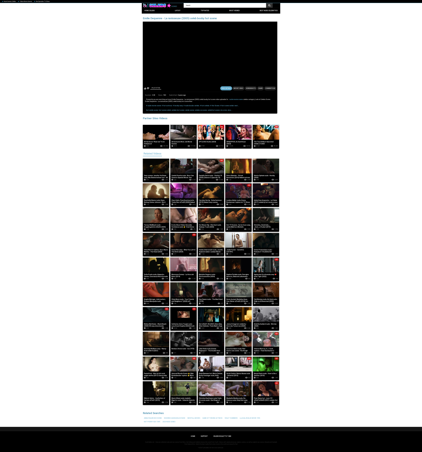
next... (236, 105)
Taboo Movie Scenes (26, 1)
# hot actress (167, 105)
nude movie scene (236, 99)
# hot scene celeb (227, 105)
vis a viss (223, 110)
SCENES (174, 6)
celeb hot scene (214, 110)
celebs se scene (201, 110)
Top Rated (205, 10)
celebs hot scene (178, 110)
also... (230, 110)
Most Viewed (234, 10)
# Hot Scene (214, 105)
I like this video (145, 88)
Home (193, 436)
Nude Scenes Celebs (10, 1)
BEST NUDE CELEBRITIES (269, 10)
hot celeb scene (152, 110)
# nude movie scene (153, 105)
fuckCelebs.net (206, 447)
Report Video (238, 88)
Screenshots (251, 88)
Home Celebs (149, 10)
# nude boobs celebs (191, 105)
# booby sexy (178, 105)
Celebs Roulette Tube (222, 436)
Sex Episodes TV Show (43, 1)
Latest (178, 10)
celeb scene (189, 110)
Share (260, 88)
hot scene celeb (165, 110)
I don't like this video (148, 88)
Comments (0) (270, 88)
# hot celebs (205, 105)
